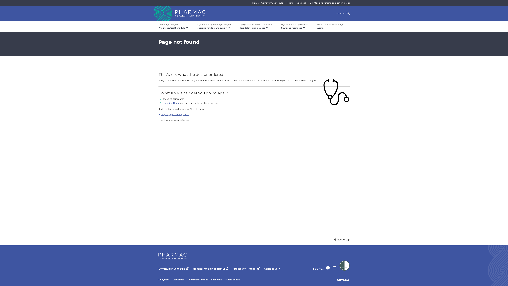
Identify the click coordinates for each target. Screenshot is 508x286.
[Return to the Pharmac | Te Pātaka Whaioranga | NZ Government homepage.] (179, 13)
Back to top (343, 239)
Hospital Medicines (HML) (298, 3)
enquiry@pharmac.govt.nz (175, 114)
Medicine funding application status (332, 3)
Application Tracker (244, 268)
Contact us (271, 268)
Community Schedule (272, 3)
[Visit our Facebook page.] (328, 267)
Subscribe (216, 279)
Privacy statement (198, 279)
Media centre (232, 279)
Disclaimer (178, 279)
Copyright (163, 279)
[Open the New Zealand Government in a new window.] (343, 279)
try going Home (171, 103)
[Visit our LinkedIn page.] (334, 267)
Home (255, 3)
